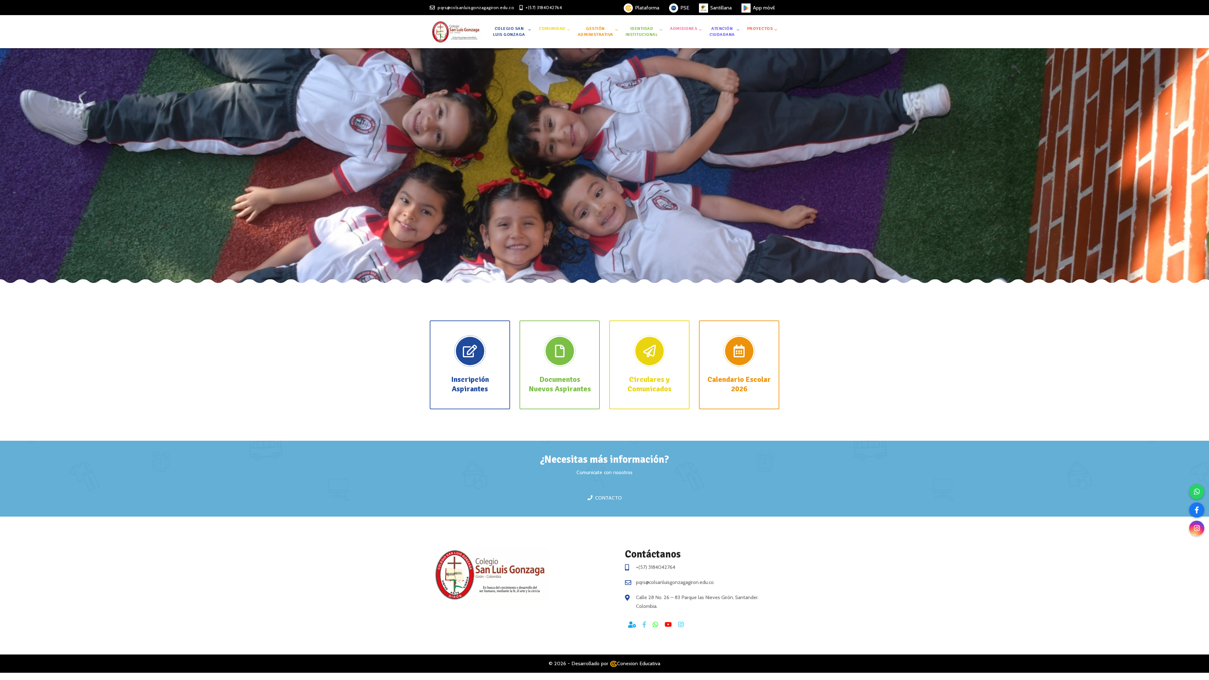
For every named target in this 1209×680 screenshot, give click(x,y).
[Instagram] (1196, 528)
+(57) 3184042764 (655, 567)
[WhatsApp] (1196, 491)
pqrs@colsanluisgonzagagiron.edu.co (675, 582)
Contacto (608, 498)
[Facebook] (1196, 510)
